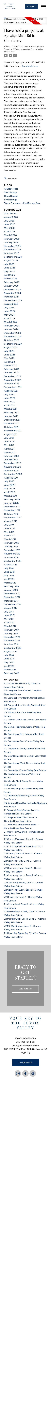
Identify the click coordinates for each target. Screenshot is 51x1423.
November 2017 (12, 597)
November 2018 (12, 553)
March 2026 (10, 235)
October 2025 (11, 253)
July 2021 (9, 437)
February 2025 (12, 282)
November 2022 (12, 380)
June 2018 (9, 571)
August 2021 (10, 434)
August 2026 (11, 217)
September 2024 (13, 300)
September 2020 (13, 474)
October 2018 (11, 557)
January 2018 (11, 589)
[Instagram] (18, 1073)
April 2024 (9, 318)
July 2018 (9, 568)
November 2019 (12, 510)
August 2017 (10, 608)
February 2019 (11, 542)
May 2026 (9, 227)
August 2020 (11, 477)
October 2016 (11, 644)
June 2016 (9, 658)
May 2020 (9, 488)
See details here (30, 66)
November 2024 (12, 293)
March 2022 (10, 408)
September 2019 (12, 517)
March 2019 (10, 539)
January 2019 (11, 546)
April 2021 (9, 448)
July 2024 (9, 307)
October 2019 (11, 513)
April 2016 (9, 666)
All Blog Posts (11, 188)
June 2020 (9, 484)
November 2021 (12, 423)
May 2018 (9, 575)
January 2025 (11, 285)
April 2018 (9, 579)
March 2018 (10, 582)
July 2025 (9, 264)
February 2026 (12, 238)
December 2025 (12, 246)
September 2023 (13, 343)
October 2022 (11, 383)
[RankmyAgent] (32, 1073)
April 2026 (9, 231)
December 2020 (12, 463)
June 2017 (9, 615)
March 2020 (10, 495)
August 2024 (11, 303)
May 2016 (9, 662)
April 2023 (9, 361)
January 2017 (11, 633)
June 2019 (9, 528)
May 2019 (9, 532)
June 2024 (9, 311)
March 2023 (10, 365)
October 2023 (11, 340)
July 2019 (9, 524)
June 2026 (9, 224)
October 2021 (11, 426)
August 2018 (10, 564)
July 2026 (9, 220)
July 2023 (9, 351)
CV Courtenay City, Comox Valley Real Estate (23, 50)
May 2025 (9, 271)
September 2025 (13, 256)
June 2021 (9, 441)
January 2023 (11, 372)
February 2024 (12, 325)
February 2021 (11, 455)
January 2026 (11, 242)
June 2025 (9, 267)
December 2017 (12, 593)
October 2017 (11, 600)
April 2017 (9, 622)
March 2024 (10, 322)
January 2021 (11, 459)
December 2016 (12, 637)
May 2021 (9, 445)
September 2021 (12, 430)
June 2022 (9, 398)
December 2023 (12, 332)
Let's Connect (25, 989)
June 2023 (9, 354)
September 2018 (12, 560)
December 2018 (12, 550)
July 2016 (9, 655)
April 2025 (9, 274)
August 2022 (11, 390)
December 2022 (12, 376)
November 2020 (12, 466)
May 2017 (9, 618)
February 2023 (11, 369)
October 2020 (11, 470)
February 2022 (11, 412)
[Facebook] (25, 1073)
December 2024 (12, 289)
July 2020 (9, 481)
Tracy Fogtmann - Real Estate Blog (22, 203)
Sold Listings (10, 199)
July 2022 (9, 394)
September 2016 (12, 647)
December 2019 (12, 506)
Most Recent (10, 213)
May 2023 (9, 358)
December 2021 (12, 419)
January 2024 (11, 329)
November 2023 (12, 336)
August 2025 (11, 260)
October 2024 (11, 296)
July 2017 (9, 611)
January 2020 (11, 503)
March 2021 (10, 452)
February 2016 (11, 673)
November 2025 (12, 249)
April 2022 (9, 405)
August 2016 (10, 651)
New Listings (10, 192)
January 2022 (11, 416)
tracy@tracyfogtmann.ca (25, 1045)
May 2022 (9, 401)
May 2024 (9, 314)
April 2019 (9, 535)
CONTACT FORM (25, 1062)
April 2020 (9, 492)
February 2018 (11, 586)
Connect (31, 6)
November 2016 (12, 640)
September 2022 (13, 387)
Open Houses (11, 195)
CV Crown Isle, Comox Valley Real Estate (25, 770)
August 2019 (10, 521)
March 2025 (10, 278)
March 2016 (10, 669)
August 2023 (11, 347)
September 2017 (12, 604)
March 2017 (10, 626)
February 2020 (12, 499)
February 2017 (11, 629)
